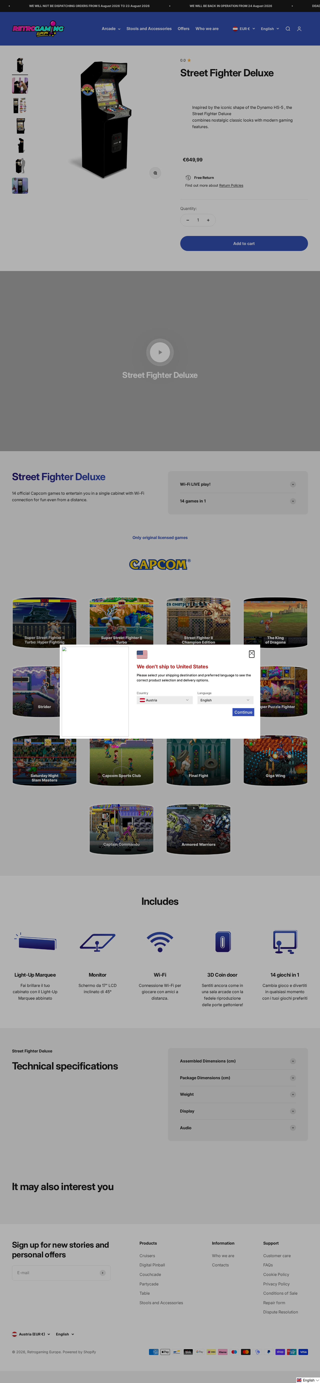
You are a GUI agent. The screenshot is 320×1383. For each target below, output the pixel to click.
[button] (308, 1380)
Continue (243, 712)
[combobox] (148, 700)
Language (205, 693)
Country (142, 693)
